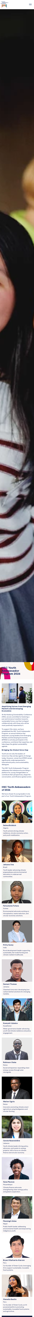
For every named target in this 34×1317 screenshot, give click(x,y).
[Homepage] (6, 4)
